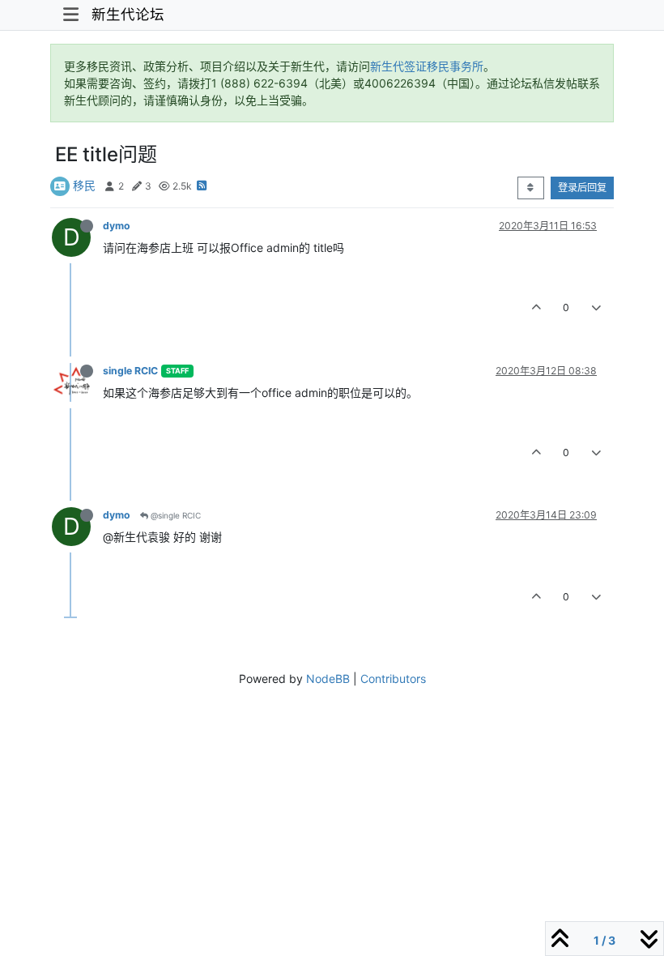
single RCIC (130, 371)
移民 (84, 185)
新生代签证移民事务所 (426, 66)
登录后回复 (582, 187)
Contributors (393, 678)
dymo (116, 226)
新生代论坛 (128, 14)
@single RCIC (174, 515)
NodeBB (328, 678)
